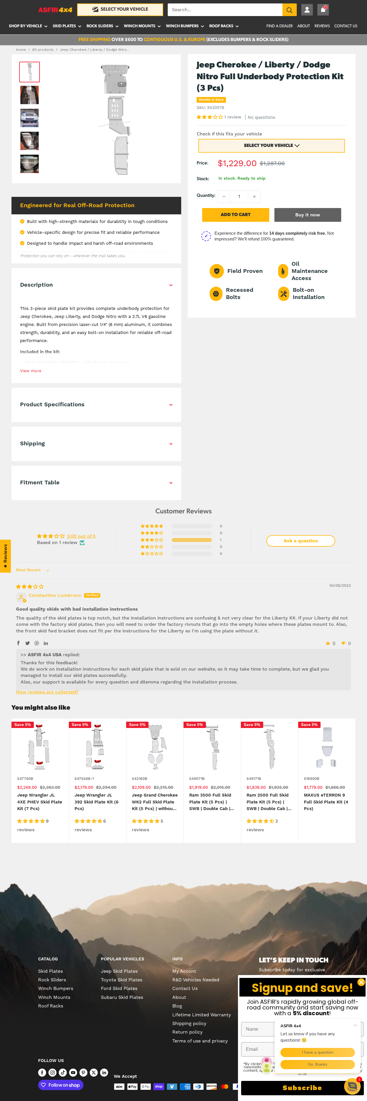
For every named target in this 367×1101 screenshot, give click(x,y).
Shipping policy (189, 1023)
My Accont (184, 971)
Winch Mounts (139, 26)
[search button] (289, 9)
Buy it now (307, 215)
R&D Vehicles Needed (195, 980)
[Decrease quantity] (224, 197)
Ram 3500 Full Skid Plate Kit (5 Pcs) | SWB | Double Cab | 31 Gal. (210, 803)
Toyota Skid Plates (121, 980)
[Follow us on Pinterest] (83, 1073)
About (303, 26)
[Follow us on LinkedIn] (104, 1073)
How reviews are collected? (47, 692)
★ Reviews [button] (5, 556)
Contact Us (345, 26)
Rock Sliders (100, 26)
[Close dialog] (361, 982)
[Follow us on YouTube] (73, 1073)
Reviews (322, 26)
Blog (177, 1006)
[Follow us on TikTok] (63, 1073)
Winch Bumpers (182, 26)
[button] (210, 117)
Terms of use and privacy (200, 1041)
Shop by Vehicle (25, 26)
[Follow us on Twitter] (94, 1073)
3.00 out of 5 (81, 536)
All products (43, 50)
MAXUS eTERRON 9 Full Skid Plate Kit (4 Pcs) (326, 802)
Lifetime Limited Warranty (201, 1015)
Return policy (187, 1032)
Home (21, 50)
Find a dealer (279, 26)
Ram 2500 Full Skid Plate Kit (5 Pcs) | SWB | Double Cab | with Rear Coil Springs (267, 803)
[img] (30, 587)
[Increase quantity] (254, 197)
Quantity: (206, 195)
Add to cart (236, 215)
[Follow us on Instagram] (52, 1073)
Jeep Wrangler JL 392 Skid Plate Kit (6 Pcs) (96, 802)
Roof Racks (221, 26)
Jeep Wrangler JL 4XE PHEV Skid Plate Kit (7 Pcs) (39, 802)
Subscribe (302, 1088)
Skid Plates (64, 26)
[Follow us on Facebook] (42, 1073)
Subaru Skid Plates (122, 997)
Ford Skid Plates (119, 988)
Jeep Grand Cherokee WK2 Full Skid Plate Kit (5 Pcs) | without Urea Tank (155, 803)
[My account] (307, 10)
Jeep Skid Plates (119, 971)
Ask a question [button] (301, 541)
